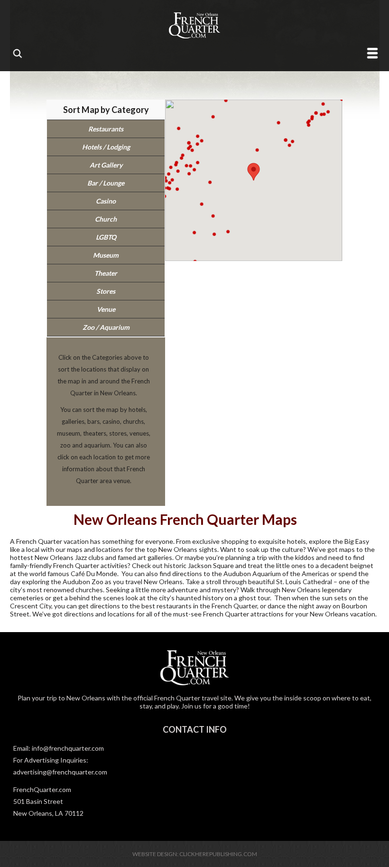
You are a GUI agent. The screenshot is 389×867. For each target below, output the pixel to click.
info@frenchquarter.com (68, 748)
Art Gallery (106, 165)
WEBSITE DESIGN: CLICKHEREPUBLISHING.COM (194, 854)
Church (106, 219)
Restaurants (105, 129)
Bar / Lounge (105, 183)
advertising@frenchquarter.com (60, 772)
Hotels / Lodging (106, 147)
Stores (105, 291)
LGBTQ (106, 237)
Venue (106, 309)
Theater (105, 273)
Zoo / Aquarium (106, 327)
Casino (106, 201)
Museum (106, 255)
